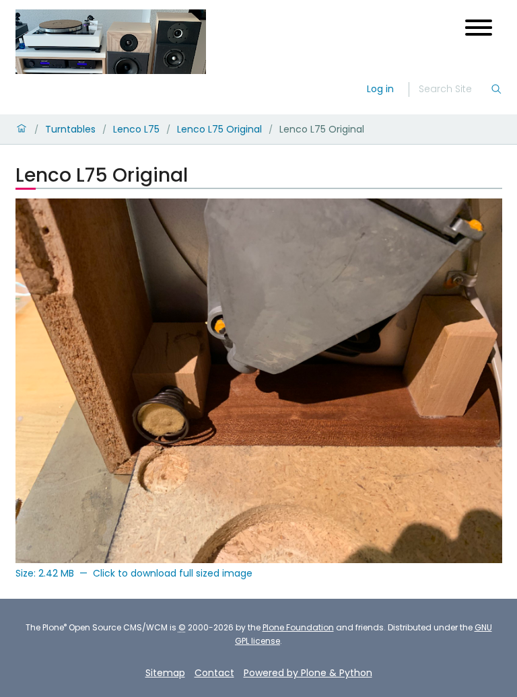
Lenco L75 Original (219, 129)
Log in (380, 89)
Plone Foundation (298, 627)
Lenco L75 (136, 129)
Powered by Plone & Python (308, 673)
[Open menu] (478, 28)
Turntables (70, 129)
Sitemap (165, 673)
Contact (214, 673)
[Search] (496, 89)
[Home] (110, 41)
